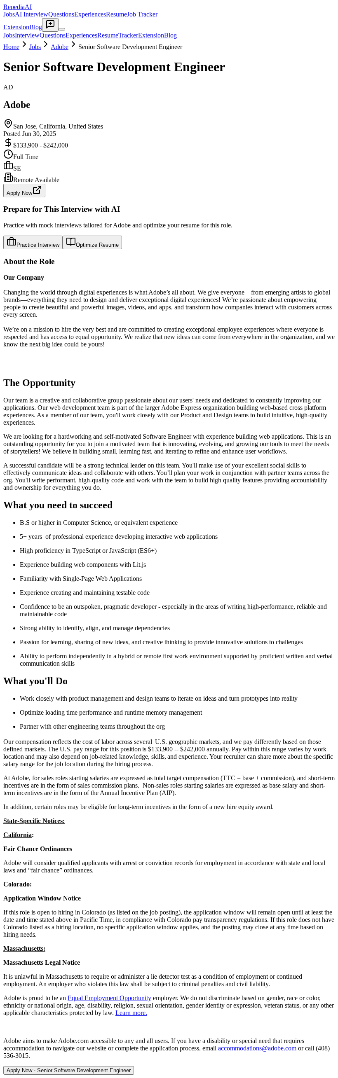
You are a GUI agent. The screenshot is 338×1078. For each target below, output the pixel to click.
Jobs (9, 14)
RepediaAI (17, 6)
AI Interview (31, 14)
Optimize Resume (97, 245)
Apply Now (19, 193)
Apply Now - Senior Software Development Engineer (69, 1070)
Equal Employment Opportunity (109, 997)
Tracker (128, 35)
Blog (35, 26)
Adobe (59, 46)
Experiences (90, 14)
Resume (116, 14)
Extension (16, 26)
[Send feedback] (50, 25)
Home (11, 46)
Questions (61, 14)
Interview (27, 35)
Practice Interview (37, 245)
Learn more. (131, 1012)
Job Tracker (142, 14)
